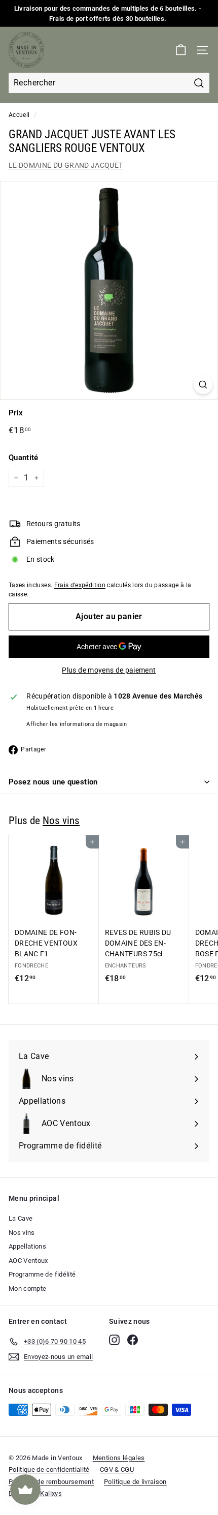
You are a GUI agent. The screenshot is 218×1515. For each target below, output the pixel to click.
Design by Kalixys (35, 1493)
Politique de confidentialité (49, 1469)
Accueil (19, 114)
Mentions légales (119, 1458)
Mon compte (28, 1288)
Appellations (27, 1246)
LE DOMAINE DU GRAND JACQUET (66, 165)
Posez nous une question (53, 781)
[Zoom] (203, 384)
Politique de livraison (135, 1482)
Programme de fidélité (42, 1274)
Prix (16, 412)
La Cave (20, 1218)
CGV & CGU (117, 1469)
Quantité (24, 457)
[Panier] (181, 50)
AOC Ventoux (28, 1260)
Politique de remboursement (51, 1482)
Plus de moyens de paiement (109, 670)
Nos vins (61, 820)
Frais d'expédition (79, 585)
